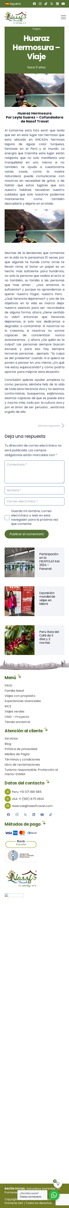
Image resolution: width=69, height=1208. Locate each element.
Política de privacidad (21, 749)
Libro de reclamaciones (22, 764)
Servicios (11, 738)
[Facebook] (34, 4)
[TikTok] (46, 4)
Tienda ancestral (17, 722)
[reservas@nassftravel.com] (8, 806)
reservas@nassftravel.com (32, 806)
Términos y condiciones (22, 759)
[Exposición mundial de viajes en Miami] (19, 589)
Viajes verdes (14, 711)
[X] (51, 4)
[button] (22, 4)
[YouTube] (63, 4)
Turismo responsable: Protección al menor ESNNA (31, 772)
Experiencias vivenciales (23, 701)
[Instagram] (40, 4)
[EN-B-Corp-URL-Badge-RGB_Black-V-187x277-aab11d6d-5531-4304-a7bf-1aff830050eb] (34, 1034)
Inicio (8, 685)
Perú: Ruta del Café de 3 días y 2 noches (49, 637)
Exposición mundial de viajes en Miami (47, 598)
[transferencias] (34, 844)
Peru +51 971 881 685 (27, 792)
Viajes (36, 29)
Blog (8, 744)
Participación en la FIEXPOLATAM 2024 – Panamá (49, 561)
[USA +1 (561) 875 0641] (8, 799)
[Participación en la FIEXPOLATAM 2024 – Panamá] (19, 550)
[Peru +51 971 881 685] (8, 792)
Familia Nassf (14, 690)
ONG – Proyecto (17, 717)
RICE (8, 706)
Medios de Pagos (17, 754)
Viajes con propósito (20, 696)
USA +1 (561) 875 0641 (28, 799)
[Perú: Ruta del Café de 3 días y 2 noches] (19, 627)
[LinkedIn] (57, 4)
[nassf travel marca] (16, 17)
